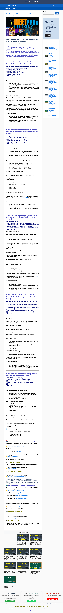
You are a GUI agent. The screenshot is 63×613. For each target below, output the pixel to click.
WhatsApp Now (31, 600)
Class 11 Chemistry (18, 13)
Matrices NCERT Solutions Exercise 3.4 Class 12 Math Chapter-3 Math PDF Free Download (8, 586)
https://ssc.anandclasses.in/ (21, 498)
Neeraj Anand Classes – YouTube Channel (16, 476)
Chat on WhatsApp (11, 468)
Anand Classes (39, 5)
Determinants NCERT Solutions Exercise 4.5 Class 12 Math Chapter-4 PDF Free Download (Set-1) (35, 544)
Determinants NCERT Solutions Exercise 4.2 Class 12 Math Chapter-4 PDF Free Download (9, 571)
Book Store (48, 35)
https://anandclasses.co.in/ (13, 456)
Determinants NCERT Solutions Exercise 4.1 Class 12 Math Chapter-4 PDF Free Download (22, 571)
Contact (44, 5)
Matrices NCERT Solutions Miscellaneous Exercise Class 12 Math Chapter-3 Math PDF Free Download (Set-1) (35, 572)
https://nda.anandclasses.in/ (21, 495)
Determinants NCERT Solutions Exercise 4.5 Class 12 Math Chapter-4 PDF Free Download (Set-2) (22, 544)
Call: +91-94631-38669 (10, 600)
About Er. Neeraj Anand (52, 5)
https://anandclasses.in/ (22, 493)
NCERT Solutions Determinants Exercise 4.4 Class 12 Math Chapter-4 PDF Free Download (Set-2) (9, 558)
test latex (5, 534)
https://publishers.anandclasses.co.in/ (16, 446)
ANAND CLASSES (11, 5)
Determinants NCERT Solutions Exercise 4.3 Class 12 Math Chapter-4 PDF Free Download (35, 557)
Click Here (19, 448)
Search (44, 11)
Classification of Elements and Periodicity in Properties (17, 479)
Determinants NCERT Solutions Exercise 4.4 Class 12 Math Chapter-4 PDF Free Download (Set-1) (22, 558)
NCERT (14, 111)
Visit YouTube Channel (53, 599)
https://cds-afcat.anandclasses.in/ (26, 501)
